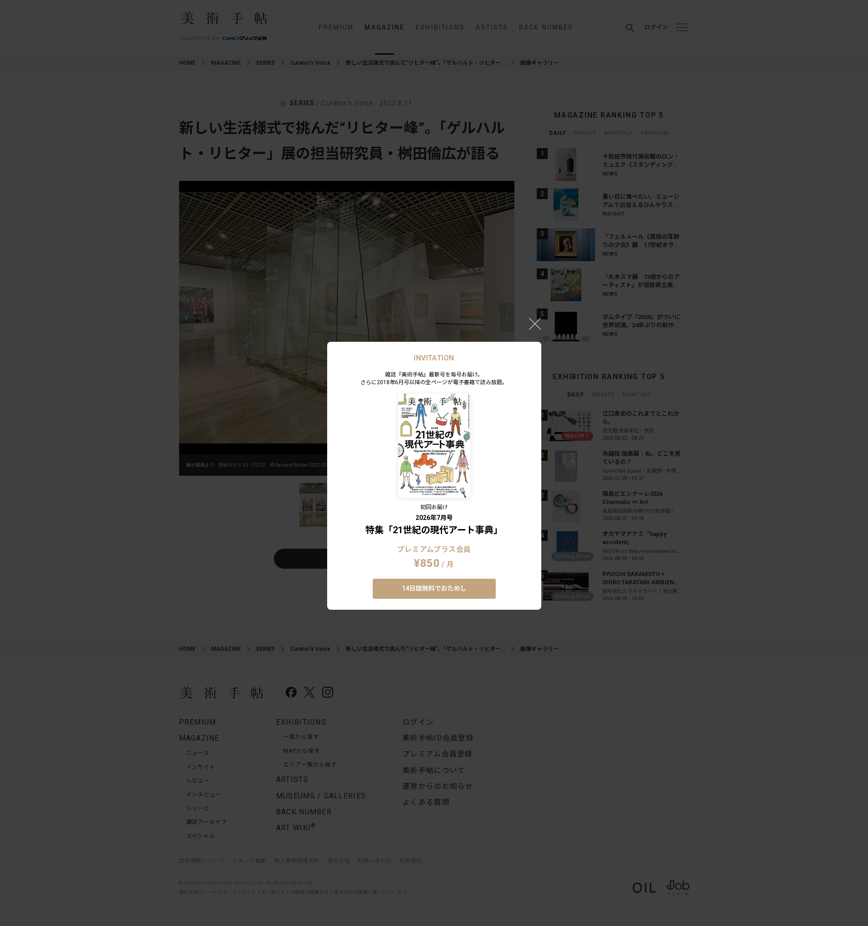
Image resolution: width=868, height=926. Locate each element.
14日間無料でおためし (434, 588)
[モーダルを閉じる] (535, 323)
